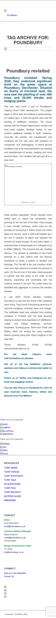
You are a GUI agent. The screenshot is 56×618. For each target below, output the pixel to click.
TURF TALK (10, 479)
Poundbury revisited (28, 70)
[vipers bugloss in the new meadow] (28, 55)
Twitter (23, 377)
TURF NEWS (10, 467)
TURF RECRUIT (12, 492)
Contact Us (9, 576)
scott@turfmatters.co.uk (14, 526)
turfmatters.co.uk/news (21, 358)
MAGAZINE (10, 500)
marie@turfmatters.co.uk (15, 537)
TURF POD (10, 488)
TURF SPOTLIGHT (13, 475)
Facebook (34, 387)
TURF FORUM (11, 471)
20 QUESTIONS (12, 483)
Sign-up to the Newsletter (15, 573)
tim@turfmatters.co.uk (14, 552)
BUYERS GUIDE (12, 496)
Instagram (37, 377)
